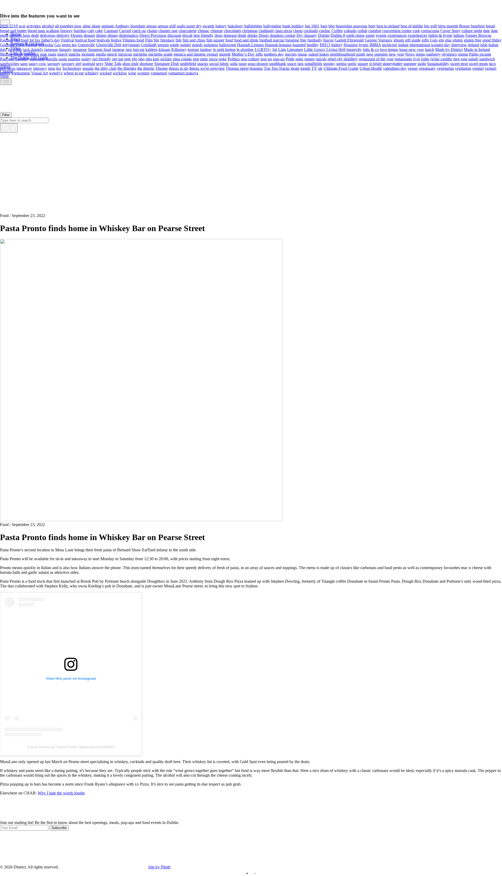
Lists (282, 49)
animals (107, 26)
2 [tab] (255, 873)
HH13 (325, 44)
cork (416, 30)
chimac (203, 30)
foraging (292, 40)
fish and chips (193, 40)
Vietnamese (20, 73)
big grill (430, 26)
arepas (151, 26)
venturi (478, 68)
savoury (53, 63)
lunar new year (411, 49)
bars (324, 26)
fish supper (215, 40)
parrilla (52, 58)
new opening (377, 54)
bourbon (478, 26)
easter (370, 35)
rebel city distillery (343, 58)
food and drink (246, 40)
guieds (197, 44)
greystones (131, 44)
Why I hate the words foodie (61, 793)
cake (99, 30)
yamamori (159, 73)
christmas (250, 30)
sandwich (487, 58)
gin (441, 40)
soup (243, 63)
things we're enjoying (207, 68)
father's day (50, 40)
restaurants (403, 58)
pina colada (182, 58)
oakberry (433, 54)
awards (208, 26)
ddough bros (19, 35)
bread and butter (13, 30)
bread (490, 26)
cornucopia (430, 30)
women (143, 73)
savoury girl (71, 63)
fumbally (314, 40)
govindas (45, 44)
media (101, 54)
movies (291, 54)
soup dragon (258, 63)
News (410, 54)
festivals (103, 40)
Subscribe (59, 828)
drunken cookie (282, 35)
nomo (420, 54)
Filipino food (133, 40)
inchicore (389, 44)
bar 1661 (312, 26)
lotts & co (371, 49)
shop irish (130, 63)
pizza (213, 58)
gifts (425, 40)
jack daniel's (33, 49)
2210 (13, 26)
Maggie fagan (11, 54)
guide (174, 44)
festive (116, 40)
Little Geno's (314, 49)
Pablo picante (480, 54)
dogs (219, 35)
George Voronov (378, 40)
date (486, 30)
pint (196, 58)
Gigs (434, 40)
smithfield (188, 63)
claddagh (266, 30)
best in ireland (388, 26)
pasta (63, 58)
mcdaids (88, 54)
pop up (266, 58)
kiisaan (164, 49)
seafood (88, 63)
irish (483, 44)
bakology (235, 26)
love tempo (389, 49)
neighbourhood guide (347, 54)
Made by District (449, 49)
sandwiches (9, 63)
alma (86, 26)
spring (341, 63)
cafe (90, 30)
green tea (69, 44)
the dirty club (105, 68)
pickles (166, 58)
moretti (225, 54)
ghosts (398, 40)
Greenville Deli (108, 44)
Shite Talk (113, 63)
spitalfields (313, 63)
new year (396, 54)
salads (473, 58)
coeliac (324, 30)
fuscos (328, 40)
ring (456, 58)
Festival (67, 40)
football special (271, 40)
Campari (111, 30)
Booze (464, 26)
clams (298, 30)
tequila (88, 68)
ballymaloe (272, 26)
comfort (374, 30)
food (229, 40)
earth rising (355, 35)
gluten (458, 40)
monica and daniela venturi (196, 54)
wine (132, 73)
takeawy (40, 68)
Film (149, 40)
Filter (6, 115)
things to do (178, 68)
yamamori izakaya (183, 73)
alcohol (48, 26)
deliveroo (47, 35)
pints (204, 58)
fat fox (35, 40)
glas (448, 40)
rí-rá (416, 58)
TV (314, 68)
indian (403, 44)
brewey (66, 30)
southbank (277, 63)
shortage (146, 63)
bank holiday (293, 26)
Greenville (86, 44)
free (303, 40)
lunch (429, 49)
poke (223, 58)
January (65, 49)
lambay (206, 49)
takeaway (24, 68)
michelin (140, 54)
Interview (459, 44)
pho (141, 58)
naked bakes (319, 54)
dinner (112, 35)
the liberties (126, 68)
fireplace (167, 40)
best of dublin (412, 26)
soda (234, 63)
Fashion (6, 40)
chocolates (232, 30)
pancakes (37, 58)
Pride (290, 58)
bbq (331, 26)
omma (463, 54)
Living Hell (335, 49)
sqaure (362, 63)
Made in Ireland (477, 49)
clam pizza (283, 30)
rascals (321, 58)
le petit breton (224, 49)
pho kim (152, 58)
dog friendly (203, 35)
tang (51, 68)
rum (464, 58)
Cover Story (450, 30)
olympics (449, 54)
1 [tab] (247, 873)
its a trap (15, 49)
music (302, 54)
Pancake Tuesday (14, 58)
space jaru (295, 63)
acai (22, 26)
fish (178, 40)
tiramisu (256, 68)
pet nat (117, 58)
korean (193, 49)
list (274, 49)
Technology (72, 68)
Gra (57, 44)
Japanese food (99, 49)
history (337, 44)
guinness (211, 44)
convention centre (397, 30)
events (381, 35)
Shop (4, 76)
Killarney (179, 49)
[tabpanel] (251, 825)
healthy (313, 44)
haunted (299, 44)
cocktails (311, 30)
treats (295, 68)
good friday (491, 40)
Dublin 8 (337, 35)
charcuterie (188, 30)
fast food (21, 40)
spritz (351, 63)
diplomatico (128, 35)
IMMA (375, 44)
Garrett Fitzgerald (349, 40)
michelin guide (160, 54)
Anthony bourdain (130, 26)
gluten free (472, 40)
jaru (129, 49)
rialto (425, 58)
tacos (11, 68)
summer (410, 63)
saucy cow (37, 63)
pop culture (250, 58)
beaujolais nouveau (351, 26)
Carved (125, 30)
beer (371, 26)
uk (320, 68)
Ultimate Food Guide (340, 68)
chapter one (168, 30)
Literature (295, 49)
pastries (74, 58)
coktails (350, 30)
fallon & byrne (440, 35)
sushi (422, 63)
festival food (85, 40)
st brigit (375, 63)
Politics (234, 58)
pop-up (279, 58)
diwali (187, 35)
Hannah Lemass (250, 44)
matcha (74, 54)
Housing (351, 44)
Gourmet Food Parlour (18, 44)
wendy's (55, 73)
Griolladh (149, 44)
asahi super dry (189, 26)
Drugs (264, 35)
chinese (216, 30)
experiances (397, 35)
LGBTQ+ (263, 49)
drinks (252, 35)
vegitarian (463, 68)
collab (362, 30)
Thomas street (237, 68)
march (62, 54)
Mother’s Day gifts (247, 54)
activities (33, 26)
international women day (429, 44)
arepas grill (167, 26)
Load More (251, 808)
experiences (417, 35)
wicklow (120, 73)
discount (174, 35)
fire (156, 40)
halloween (227, 44)
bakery (221, 26)
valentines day (395, 68)
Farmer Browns (478, 35)
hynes (363, 44)
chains (152, 30)
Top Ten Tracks (277, 68)
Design (77, 35)
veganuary (427, 68)
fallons (458, 35)
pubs (299, 58)
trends (305, 68)
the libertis (145, 68)
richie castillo (441, 58)
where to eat (74, 73)
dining (101, 35)
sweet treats (478, 63)
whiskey (92, 73)
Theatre (161, 68)
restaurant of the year (376, 58)
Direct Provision (152, 35)
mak (43, 54)
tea (58, 68)
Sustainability (438, 63)
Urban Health (371, 68)
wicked (106, 73)
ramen (309, 58)
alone (96, 26)
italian (493, 44)
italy (3, 49)
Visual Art (39, 73)
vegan (413, 68)
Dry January (306, 35)
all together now (68, 26)
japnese (118, 49)
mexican (125, 54)
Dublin (323, 35)
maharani (31, 54)
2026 (4, 26)
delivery (63, 35)
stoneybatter (392, 63)
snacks (202, 63)
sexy (100, 63)
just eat (138, 49)
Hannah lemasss (278, 44)
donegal (230, 35)
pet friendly (101, 58)
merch (112, 54)
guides (185, 44)
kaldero (151, 49)
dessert (89, 35)
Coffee (337, 30)
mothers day (274, 54)
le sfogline (245, 49)
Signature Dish (166, 63)
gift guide (413, 40)
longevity (354, 49)
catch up (139, 30)
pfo (134, 58)
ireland (473, 44)
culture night (471, 30)
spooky (329, 63)
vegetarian (445, 68)
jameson (51, 49)
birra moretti (448, 26)
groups (163, 44)
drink (242, 35)
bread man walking (43, 30)
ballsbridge (253, 26)
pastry (86, 58)
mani (52, 54)
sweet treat (459, 63)
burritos (80, 30)
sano (24, 63)
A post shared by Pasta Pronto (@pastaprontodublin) (71, 747)
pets (127, 58)
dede (35, 35)
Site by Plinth (159, 867)
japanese (80, 49)
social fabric (219, 63)
